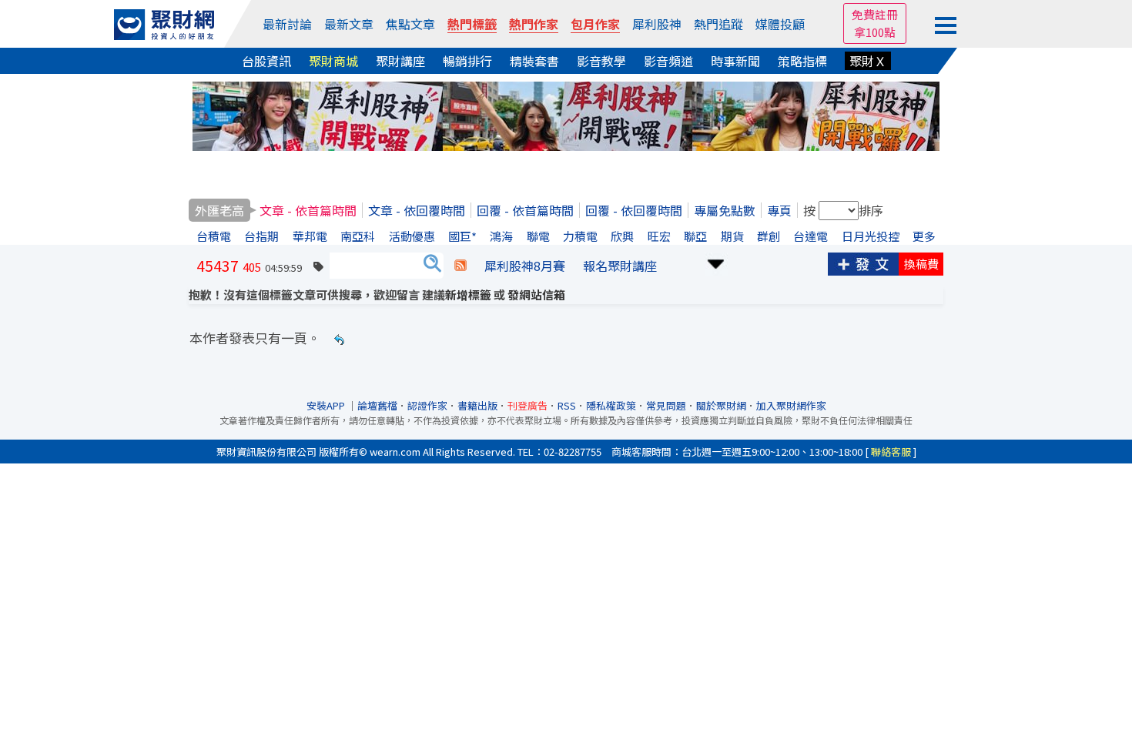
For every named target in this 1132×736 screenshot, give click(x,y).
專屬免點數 (724, 210)
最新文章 (348, 24)
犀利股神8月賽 (524, 265)
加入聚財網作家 (791, 405)
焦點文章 (410, 24)
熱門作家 (533, 24)
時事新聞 (735, 61)
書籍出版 (477, 405)
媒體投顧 (780, 24)
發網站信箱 (536, 294)
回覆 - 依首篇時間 (525, 210)
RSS (567, 405)
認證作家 (427, 405)
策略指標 (802, 61)
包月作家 (595, 24)
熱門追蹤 (718, 24)
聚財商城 (333, 61)
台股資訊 (266, 61)
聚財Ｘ (867, 61)
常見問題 (666, 405)
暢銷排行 (467, 61)
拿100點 (875, 32)
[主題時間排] (716, 262)
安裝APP (326, 405)
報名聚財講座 (620, 265)
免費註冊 (875, 14)
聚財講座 (400, 61)
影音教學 (601, 61)
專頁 (779, 210)
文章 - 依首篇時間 (308, 210)
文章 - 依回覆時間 (416, 210)
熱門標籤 (472, 24)
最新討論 (287, 24)
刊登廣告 (527, 405)
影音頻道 (668, 61)
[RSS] (460, 265)
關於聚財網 (721, 405)
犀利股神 (657, 24)
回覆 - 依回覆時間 (633, 210)
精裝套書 (534, 61)
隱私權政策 (611, 405)
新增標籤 (468, 294)
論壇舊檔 (377, 405)
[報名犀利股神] (566, 114)
